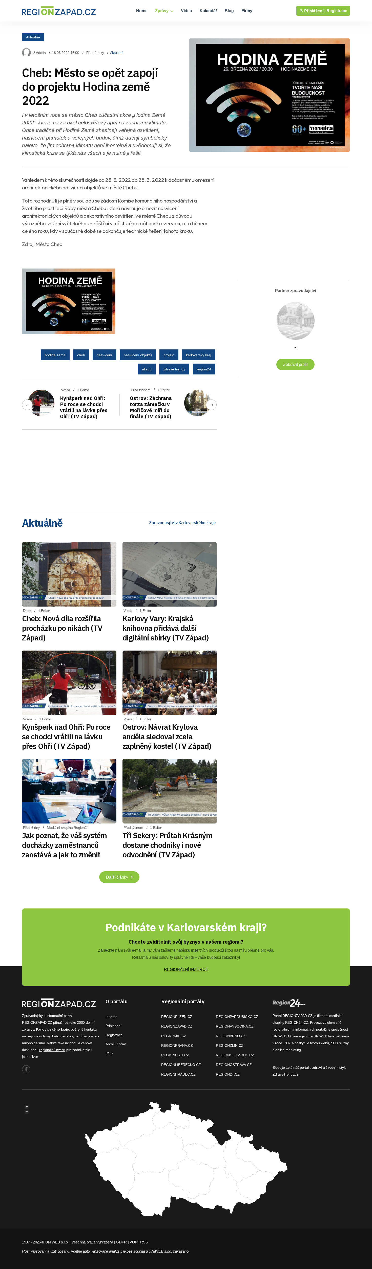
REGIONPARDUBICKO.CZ (237, 1017)
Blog (229, 11)
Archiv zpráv (116, 1044)
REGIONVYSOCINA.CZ (235, 1026)
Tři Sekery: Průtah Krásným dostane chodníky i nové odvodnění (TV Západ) (167, 844)
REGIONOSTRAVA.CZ (234, 1065)
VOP (133, 1242)
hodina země (55, 355)
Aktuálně (33, 37)
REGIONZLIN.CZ (229, 1045)
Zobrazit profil (295, 364)
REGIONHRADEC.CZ (178, 1074)
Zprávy (162, 11)
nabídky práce (85, 1036)
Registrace (336, 11)
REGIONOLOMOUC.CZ (235, 1055)
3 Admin (39, 53)
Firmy (246, 11)
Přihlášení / (314, 11)
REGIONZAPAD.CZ (176, 1026)
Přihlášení (113, 1026)
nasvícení (104, 355)
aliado (147, 369)
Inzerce (111, 1017)
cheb (81, 355)
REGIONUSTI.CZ (175, 1055)
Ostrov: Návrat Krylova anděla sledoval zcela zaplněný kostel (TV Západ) (167, 736)
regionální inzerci (52, 1050)
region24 (204, 369)
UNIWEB (279, 1036)
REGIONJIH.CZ (173, 1036)
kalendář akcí (62, 1036)
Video (186, 11)
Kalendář (208, 11)
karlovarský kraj (198, 355)
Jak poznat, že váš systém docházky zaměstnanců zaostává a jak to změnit (64, 844)
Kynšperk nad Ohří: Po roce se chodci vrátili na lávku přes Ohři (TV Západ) (84, 407)
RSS (109, 1053)
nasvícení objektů (138, 355)
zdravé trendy (174, 369)
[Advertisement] (119, 469)
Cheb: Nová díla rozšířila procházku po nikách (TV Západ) (62, 627)
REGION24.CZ (228, 1074)
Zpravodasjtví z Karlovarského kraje (182, 522)
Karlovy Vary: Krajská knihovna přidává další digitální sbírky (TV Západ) (165, 627)
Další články (117, 877)
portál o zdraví (311, 1067)
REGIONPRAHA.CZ (177, 1045)
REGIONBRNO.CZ (231, 1036)
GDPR (121, 1242)
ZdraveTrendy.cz (285, 1074)
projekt (168, 355)
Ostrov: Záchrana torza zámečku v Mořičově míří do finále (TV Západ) (151, 407)
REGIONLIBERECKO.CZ (181, 1065)
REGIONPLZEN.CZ (176, 1017)
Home (142, 11)
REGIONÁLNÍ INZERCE (186, 969)
